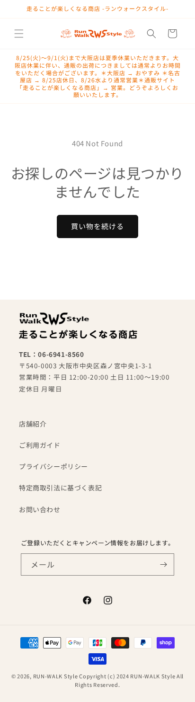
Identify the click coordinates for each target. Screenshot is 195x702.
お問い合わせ (40, 509)
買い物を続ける (97, 226)
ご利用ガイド (40, 445)
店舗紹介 (32, 423)
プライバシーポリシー (53, 466)
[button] (19, 33)
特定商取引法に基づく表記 (60, 487)
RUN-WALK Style (55, 676)
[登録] (163, 564)
